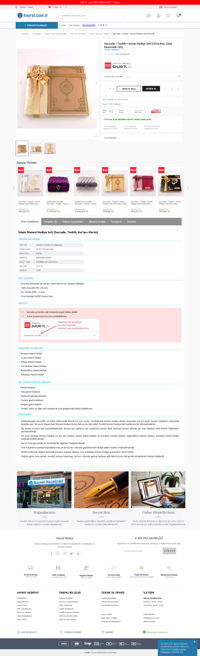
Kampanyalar (89, 25)
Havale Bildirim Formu (110, 605)
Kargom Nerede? (170, 7)
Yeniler (63, 25)
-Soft (86, 653)
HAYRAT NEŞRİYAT (112, 50)
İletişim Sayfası (149, 621)
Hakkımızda (21, 598)
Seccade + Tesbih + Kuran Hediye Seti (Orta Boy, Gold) (115, 203)
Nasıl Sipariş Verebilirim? (111, 621)
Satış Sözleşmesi (65, 605)
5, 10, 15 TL (102, 25)
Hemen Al (151, 89)
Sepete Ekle (129, 89)
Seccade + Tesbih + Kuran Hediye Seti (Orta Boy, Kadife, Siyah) (170, 203)
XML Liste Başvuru (24, 609)
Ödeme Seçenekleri (109, 598)
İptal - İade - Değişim (109, 618)
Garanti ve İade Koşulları (68, 602)
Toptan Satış (22, 605)
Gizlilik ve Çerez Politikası (69, 612)
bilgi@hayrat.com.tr (151, 618)
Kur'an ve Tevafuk (24, 612)
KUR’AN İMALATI (29, 632)
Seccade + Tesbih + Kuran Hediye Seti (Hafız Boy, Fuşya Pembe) (142, 203)
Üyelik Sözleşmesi (66, 609)
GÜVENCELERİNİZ (72, 632)
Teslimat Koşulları (66, 598)
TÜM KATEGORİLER (37, 25)
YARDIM (109, 632)
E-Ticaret (92, 653)
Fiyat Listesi (21, 619)
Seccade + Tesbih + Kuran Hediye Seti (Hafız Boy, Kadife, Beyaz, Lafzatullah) (29, 203)
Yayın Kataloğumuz (24, 616)
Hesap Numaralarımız (109, 602)
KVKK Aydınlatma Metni (68, 616)
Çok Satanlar (74, 25)
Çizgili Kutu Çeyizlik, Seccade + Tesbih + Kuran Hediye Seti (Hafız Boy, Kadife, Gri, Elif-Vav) (85, 203)
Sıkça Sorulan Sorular (67, 619)
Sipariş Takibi (106, 614)
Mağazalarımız (23, 602)
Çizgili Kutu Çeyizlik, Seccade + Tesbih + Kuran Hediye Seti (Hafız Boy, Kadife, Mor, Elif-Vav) (57, 203)
